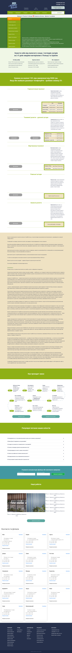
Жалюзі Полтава (10, 636)
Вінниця (28, 571)
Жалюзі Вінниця (10, 642)
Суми (3, 606)
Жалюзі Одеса (10, 633)
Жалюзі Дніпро (10, 635)
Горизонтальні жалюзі (13, 31)
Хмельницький (29, 606)
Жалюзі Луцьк (10, 645)
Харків (27, 534)
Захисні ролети (12, 46)
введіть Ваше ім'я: (21, 472)
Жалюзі (10, 18)
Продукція (18, 12)
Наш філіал (21, 534)
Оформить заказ (21, 416)
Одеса (51, 534)
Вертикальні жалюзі (13, 28)
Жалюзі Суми (10, 638)
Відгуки (37, 12)
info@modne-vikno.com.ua (56, 633)
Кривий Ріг (5, 588)
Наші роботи (19, 629)
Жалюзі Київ (9, 629)
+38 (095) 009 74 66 (60, 2)
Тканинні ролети (12, 22)
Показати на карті (5, 545)
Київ (3, 534)
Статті (31, 12)
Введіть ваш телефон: (41, 472)
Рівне (50, 588)
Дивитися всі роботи (36, 520)
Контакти (44, 12)
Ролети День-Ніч (12, 25)
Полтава (51, 553)
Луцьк (27, 588)
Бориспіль (52, 571)
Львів (27, 553)
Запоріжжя (5, 571)
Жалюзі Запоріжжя (11, 640)
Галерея (25, 12)
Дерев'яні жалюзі (40, 631)
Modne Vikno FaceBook (56, 635)
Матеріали (19, 631)
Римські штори (12, 40)
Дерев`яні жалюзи (13, 37)
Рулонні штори (12, 43)
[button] (36, 438)
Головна (11, 12)
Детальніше (15, 109)
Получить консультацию (50, 416)
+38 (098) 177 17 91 (60, 4)
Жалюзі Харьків (10, 631)
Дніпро (4, 553)
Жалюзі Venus (12, 34)
